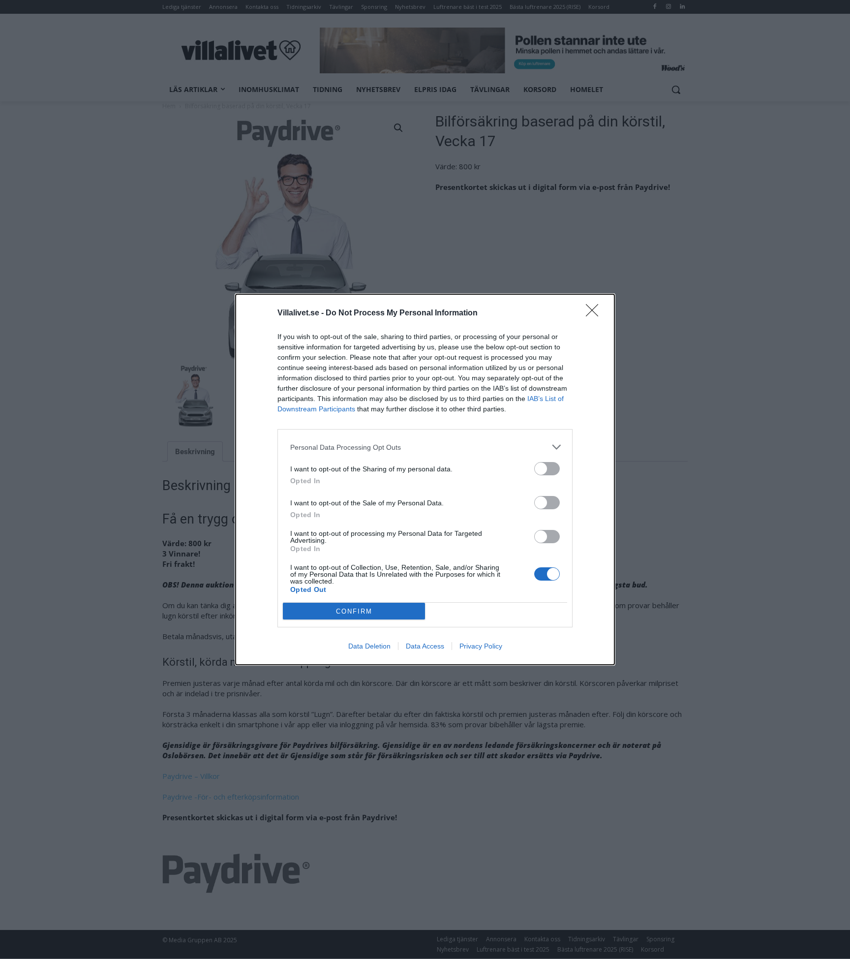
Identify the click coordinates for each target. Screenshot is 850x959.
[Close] (595, 313)
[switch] (547, 468)
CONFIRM (354, 611)
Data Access (425, 646)
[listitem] (425, 447)
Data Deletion (369, 646)
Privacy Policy (480, 646)
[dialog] (425, 479)
